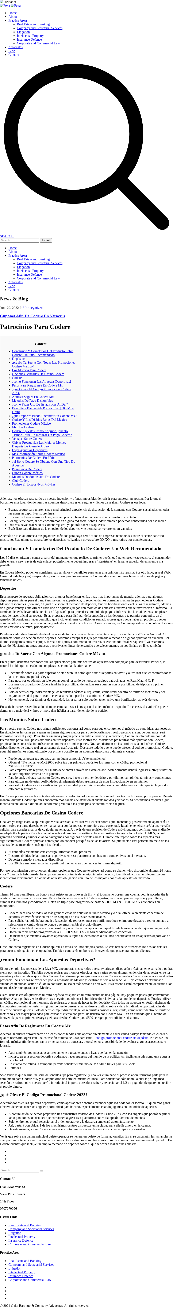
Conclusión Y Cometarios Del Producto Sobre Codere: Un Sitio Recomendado (42, 353)
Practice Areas (17, 20)
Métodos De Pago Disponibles (32, 400)
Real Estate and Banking (33, 24)
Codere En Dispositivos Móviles (33, 484)
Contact (13, 54)
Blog (11, 51)
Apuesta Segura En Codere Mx (33, 397)
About (12, 16)
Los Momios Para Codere (29, 370)
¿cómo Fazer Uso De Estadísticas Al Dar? (40, 404)
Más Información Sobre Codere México (38, 454)
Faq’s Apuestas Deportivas (29, 450)
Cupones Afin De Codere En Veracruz (32, 316)
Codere (17, 378)
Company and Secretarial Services (39, 28)
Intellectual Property (30, 35)
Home (12, 13)
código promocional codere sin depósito (122, 1038)
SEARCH (7, 236)
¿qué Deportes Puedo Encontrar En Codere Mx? (44, 416)
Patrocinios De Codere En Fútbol (34, 457)
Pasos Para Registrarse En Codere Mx (37, 385)
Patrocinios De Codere (27, 469)
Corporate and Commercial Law (38, 43)
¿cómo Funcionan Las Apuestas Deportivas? (41, 381)
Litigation (23, 32)
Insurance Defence (29, 39)
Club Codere (20, 480)
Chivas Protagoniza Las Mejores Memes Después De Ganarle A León (39, 444)
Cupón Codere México (27, 473)
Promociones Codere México (31, 423)
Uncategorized (33, 308)
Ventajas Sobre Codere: (27, 438)
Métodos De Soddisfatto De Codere (36, 477)
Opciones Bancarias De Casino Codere (38, 374)
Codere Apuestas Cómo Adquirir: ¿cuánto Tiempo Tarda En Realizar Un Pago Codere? (42, 433)
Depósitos (18, 358)
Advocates (15, 47)
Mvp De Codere (23, 427)
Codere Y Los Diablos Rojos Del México (39, 419)
